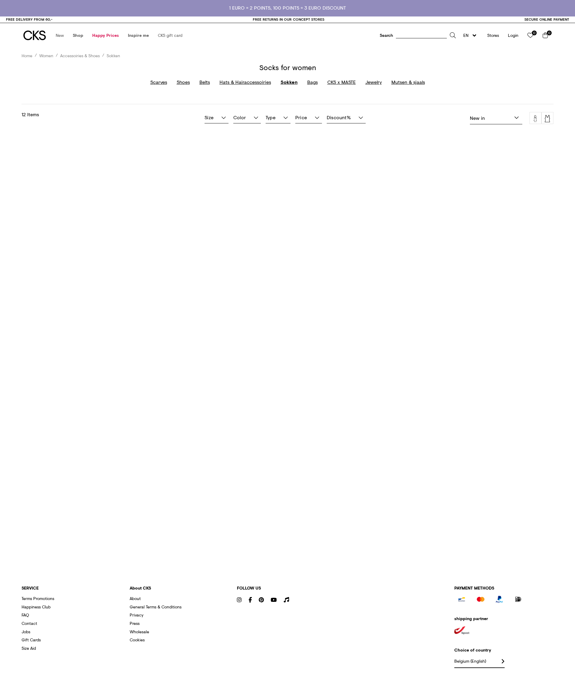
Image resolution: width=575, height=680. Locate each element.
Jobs (26, 631)
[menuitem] (59, 35)
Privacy (136, 615)
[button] (59, 35)
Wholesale (139, 631)
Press (135, 623)
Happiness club (36, 607)
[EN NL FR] (471, 35)
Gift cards (31, 640)
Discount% (339, 117)
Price (301, 117)
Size (209, 117)
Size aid (29, 648)
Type (271, 117)
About (135, 598)
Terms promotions (38, 598)
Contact (29, 623)
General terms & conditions (155, 607)
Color (239, 117)
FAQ (25, 615)
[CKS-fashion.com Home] (34, 35)
